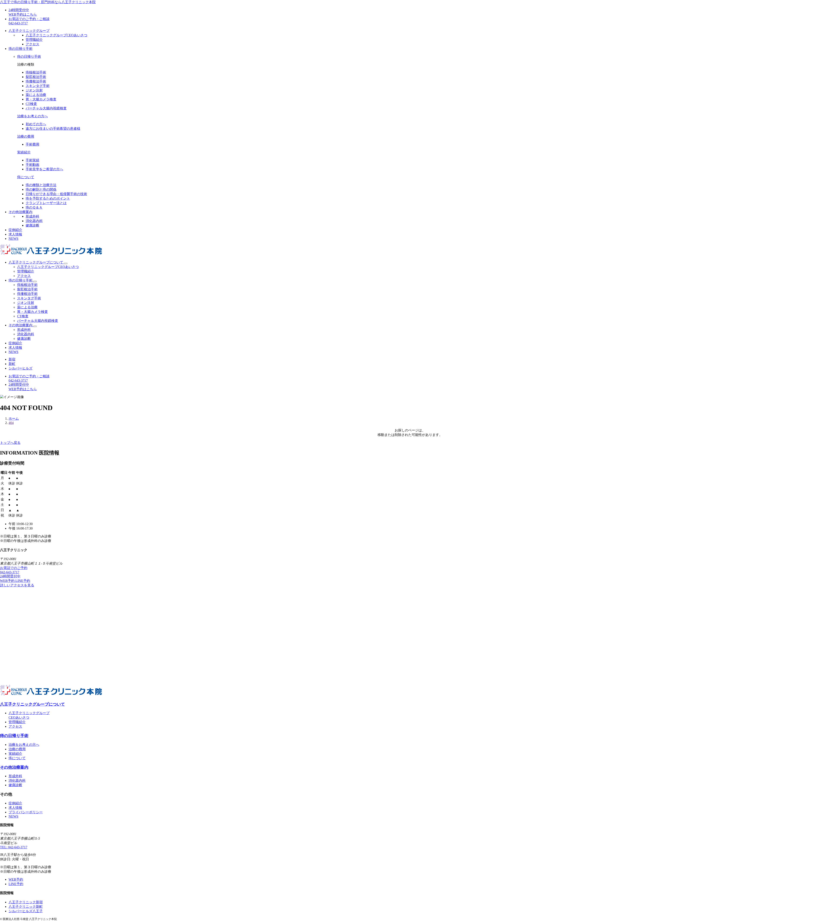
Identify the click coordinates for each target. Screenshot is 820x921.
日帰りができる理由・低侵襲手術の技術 (56, 194)
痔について (25, 177)
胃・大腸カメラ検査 (41, 99)
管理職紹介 (34, 39)
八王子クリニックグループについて (36, 262)
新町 (12, 364)
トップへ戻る (10, 442)
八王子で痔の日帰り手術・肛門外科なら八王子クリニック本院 (48, 2)
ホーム (14, 418)
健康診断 (32, 225)
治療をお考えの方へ (32, 116)
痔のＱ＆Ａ (34, 207)
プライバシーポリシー (26, 812)
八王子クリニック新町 (26, 906)
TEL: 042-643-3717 (13, 847)
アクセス (32, 44)
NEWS (13, 238)
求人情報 (15, 234)
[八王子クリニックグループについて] (65, 263)
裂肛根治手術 (36, 77)
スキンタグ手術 (38, 86)
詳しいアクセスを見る (17, 585)
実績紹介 (24, 152)
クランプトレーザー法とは (46, 203)
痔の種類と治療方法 (41, 185)
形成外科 (32, 216)
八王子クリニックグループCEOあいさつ (56, 35)
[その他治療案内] (35, 326)
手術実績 (32, 160)
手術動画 (32, 164)
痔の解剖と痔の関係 (41, 189)
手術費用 (32, 144)
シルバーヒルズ (20, 368)
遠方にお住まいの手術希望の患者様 (53, 128)
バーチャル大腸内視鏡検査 (46, 108)
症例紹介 (15, 230)
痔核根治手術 (36, 72)
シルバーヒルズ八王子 (26, 911)
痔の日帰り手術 (29, 56)
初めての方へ (36, 124)
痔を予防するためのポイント (48, 198)
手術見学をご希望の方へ (44, 169)
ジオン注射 (34, 90)
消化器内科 (34, 221)
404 (11, 423)
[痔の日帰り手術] (35, 281)
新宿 (12, 359)
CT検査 (31, 104)
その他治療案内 (21, 325)
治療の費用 (25, 136)
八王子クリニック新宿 (26, 902)
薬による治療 (36, 95)
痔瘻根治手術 (36, 81)
